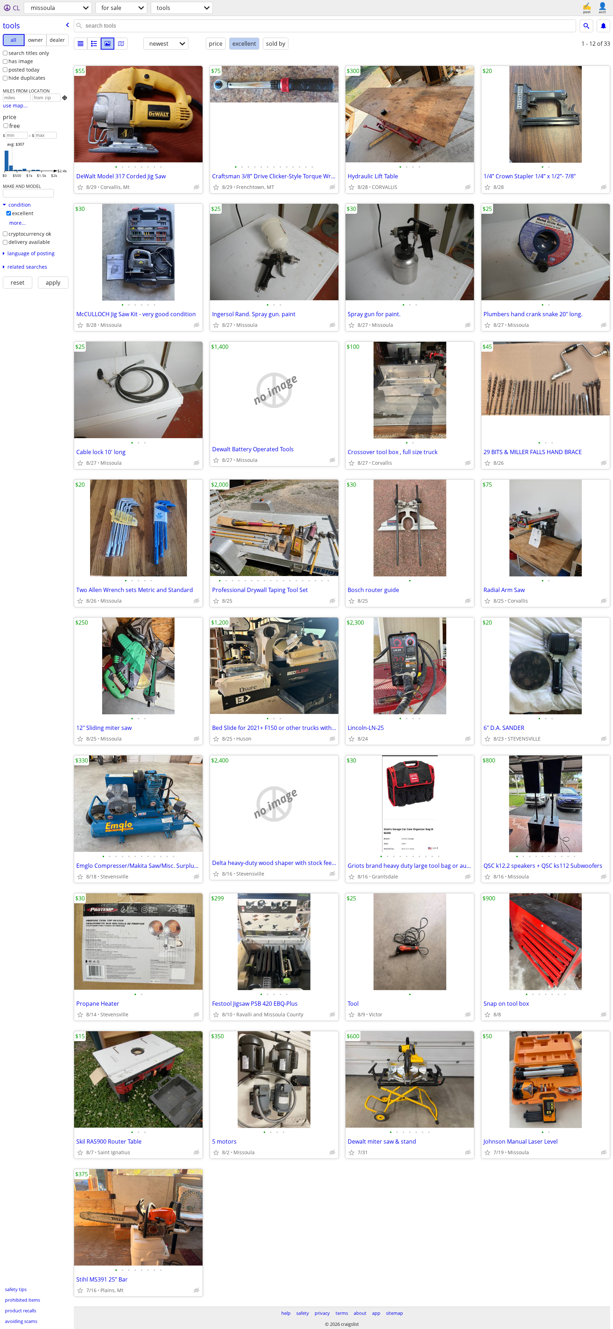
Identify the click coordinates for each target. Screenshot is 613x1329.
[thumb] (94, 44)
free (14, 126)
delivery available (29, 242)
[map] (121, 44)
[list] (80, 44)
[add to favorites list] (80, 187)
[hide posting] (196, 187)
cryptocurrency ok (30, 233)
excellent (22, 213)
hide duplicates (27, 77)
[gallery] (107, 44)
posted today (24, 69)
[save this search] (603, 25)
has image (21, 61)
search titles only (29, 53)
